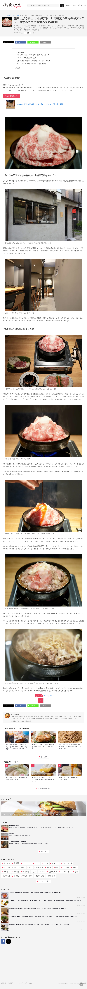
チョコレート (67, 863)
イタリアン (26, 863)
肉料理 (16, 872)
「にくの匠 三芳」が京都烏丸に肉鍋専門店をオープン (33, 55)
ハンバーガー (66, 872)
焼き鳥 (16, 876)
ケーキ (45, 863)
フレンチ (65, 867)
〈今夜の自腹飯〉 (20, 52)
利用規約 (10, 983)
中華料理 (39, 867)
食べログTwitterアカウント (8, 941)
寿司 (76, 872)
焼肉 (56, 867)
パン (30, 867)
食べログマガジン (12, 5)
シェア (19, 42)
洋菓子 (48, 867)
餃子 (34, 872)
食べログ (83, 5)
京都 (28, 33)
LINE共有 (32, 42)
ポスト (7, 42)
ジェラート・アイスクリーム (14, 867)
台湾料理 (25, 872)
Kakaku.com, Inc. (63, 983)
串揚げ (75, 867)
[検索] (62, 5)
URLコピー (45, 42)
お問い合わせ (28, 983)
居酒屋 (16, 863)
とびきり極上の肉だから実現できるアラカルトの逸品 (33, 61)
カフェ (37, 863)
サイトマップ (18, 983)
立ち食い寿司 (27, 876)
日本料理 (6, 876)
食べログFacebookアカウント (3, 941)
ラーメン (6, 863)
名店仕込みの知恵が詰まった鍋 (26, 58)
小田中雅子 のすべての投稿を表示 (21, 721)
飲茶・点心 (40, 876)
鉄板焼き (51, 876)
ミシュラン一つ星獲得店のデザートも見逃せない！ (32, 64)
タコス (42, 872)
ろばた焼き (52, 872)
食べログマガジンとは (72, 5)
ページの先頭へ (81, 984)
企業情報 (3, 983)
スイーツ (55, 863)
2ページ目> (44, 696)
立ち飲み (6, 872)
